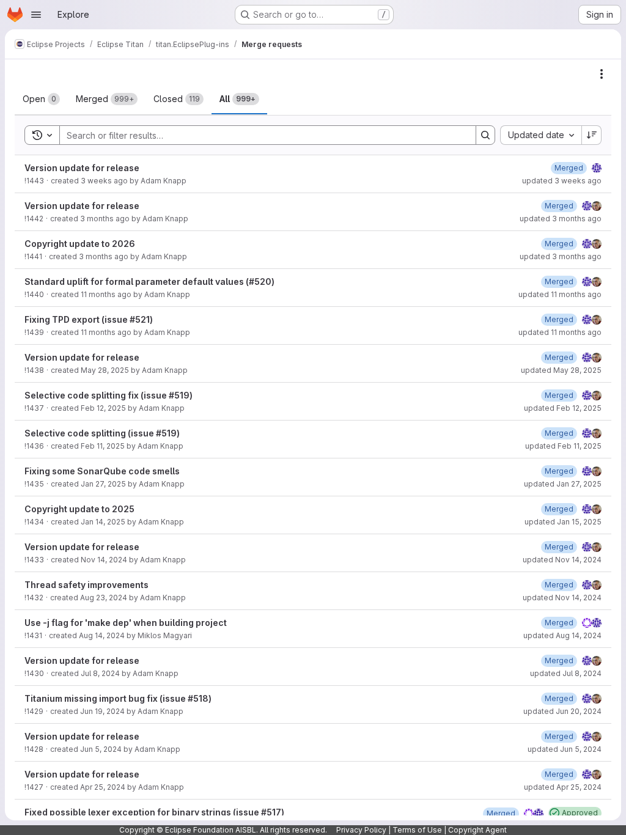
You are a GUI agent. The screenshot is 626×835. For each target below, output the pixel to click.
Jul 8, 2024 (100, 673)
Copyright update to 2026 (79, 243)
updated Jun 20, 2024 (562, 711)
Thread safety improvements (86, 584)
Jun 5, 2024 (101, 749)
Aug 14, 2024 (102, 635)
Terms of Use (417, 829)
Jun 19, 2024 (102, 711)
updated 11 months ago (560, 294)
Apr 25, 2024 (102, 787)
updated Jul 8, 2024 (566, 673)
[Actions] (601, 74)
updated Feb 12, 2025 (563, 408)
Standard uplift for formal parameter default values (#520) (149, 281)
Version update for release (81, 168)
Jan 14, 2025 (103, 521)
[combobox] (540, 135)
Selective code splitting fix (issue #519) (108, 395)
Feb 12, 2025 (103, 408)
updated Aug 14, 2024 (562, 635)
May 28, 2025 (105, 370)
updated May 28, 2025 (561, 370)
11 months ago (106, 294)
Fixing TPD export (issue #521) (88, 319)
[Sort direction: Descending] (592, 135)
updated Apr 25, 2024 (563, 787)
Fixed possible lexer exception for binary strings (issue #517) (154, 812)
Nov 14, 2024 (104, 559)
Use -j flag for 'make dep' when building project (125, 622)
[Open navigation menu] (36, 14)
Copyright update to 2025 (79, 509)
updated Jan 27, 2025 (563, 483)
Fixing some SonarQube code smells (102, 471)
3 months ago (105, 218)
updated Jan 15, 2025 (563, 521)
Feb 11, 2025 (103, 446)
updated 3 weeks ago (562, 180)
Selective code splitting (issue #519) (102, 433)
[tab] (41, 99)
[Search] (485, 135)
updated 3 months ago (561, 218)
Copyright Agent (477, 829)
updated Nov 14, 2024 (562, 559)
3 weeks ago (104, 180)
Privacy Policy (361, 829)
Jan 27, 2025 (103, 483)
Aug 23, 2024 (103, 597)
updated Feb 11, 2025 (563, 446)
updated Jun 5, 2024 (565, 749)
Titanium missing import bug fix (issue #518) (118, 698)
